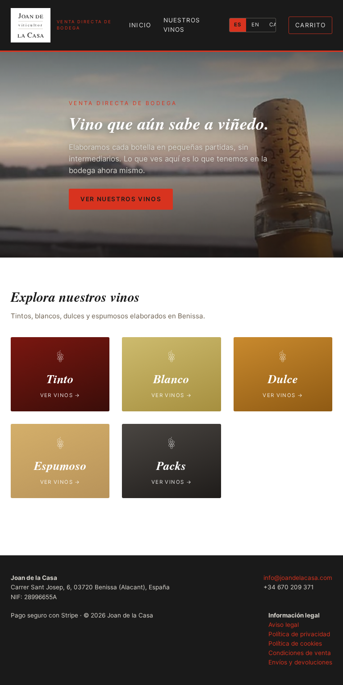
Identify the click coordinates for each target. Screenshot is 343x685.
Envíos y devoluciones (300, 662)
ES (238, 24)
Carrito (310, 25)
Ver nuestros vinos (120, 199)
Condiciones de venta (299, 652)
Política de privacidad (299, 634)
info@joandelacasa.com (298, 577)
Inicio (140, 25)
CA (273, 24)
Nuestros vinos (182, 25)
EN (255, 24)
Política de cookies (295, 643)
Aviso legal (283, 624)
